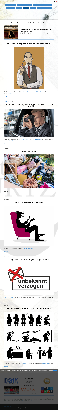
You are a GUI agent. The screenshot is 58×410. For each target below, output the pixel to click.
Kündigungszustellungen (9, 297)
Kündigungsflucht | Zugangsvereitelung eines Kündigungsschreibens (29, 259)
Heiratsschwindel (10, 140)
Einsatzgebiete (18, 8)
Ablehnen (51, 370)
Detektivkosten (25, 363)
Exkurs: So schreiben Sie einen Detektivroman (29, 202)
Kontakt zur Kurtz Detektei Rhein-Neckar (44, 8)
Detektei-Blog (26, 8)
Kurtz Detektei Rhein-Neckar (10, 5)
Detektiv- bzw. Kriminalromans (28, 248)
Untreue (10, 93)
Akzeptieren (54, 370)
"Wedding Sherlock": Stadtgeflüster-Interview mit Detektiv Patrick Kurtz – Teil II (29, 43)
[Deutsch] (55, 1)
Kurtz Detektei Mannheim (37, 91)
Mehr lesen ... (6, 96)
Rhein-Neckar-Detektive (32, 189)
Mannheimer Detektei (45, 363)
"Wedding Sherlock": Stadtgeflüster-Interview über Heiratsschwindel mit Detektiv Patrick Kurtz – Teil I (29, 105)
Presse (5, 41)
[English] (56, 1)
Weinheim (37, 297)
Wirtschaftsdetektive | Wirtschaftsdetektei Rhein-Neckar (42, 5)
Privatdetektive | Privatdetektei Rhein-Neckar (24, 5)
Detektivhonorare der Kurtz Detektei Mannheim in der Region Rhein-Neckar (29, 308)
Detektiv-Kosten (33, 8)
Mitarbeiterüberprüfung (10, 8)
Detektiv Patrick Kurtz (25, 91)
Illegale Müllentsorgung (29, 151)
